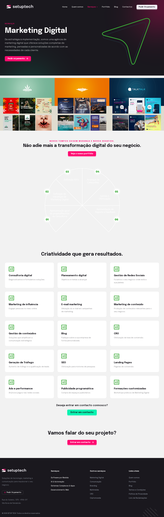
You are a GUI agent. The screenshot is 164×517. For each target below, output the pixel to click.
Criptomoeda (95, 498)
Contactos (127, 7)
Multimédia (94, 490)
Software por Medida (60, 478)
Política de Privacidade (138, 494)
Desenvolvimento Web (60, 490)
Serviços (93, 7)
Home (64, 7)
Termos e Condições (137, 490)
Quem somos (77, 7)
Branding (93, 486)
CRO (91, 494)
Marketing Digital (97, 478)
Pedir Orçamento (147, 7)
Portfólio (106, 7)
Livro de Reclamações (138, 498)
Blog (116, 7)
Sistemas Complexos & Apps (63, 486)
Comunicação (95, 482)
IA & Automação (57, 482)
